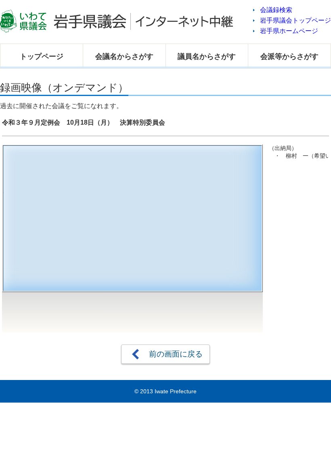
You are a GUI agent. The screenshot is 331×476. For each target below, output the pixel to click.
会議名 (124, 56)
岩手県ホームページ (289, 30)
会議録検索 (276, 9)
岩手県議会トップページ (295, 20)
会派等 (289, 56)
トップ (41, 56)
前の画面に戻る (176, 354)
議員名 (207, 56)
